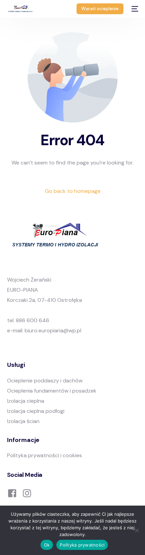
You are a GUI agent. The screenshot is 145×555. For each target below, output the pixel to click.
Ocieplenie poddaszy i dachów (45, 380)
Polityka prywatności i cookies (44, 455)
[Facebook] (12, 492)
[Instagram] (27, 492)
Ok (47, 545)
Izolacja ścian (23, 421)
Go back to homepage (72, 191)
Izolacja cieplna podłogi (35, 411)
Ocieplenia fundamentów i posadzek (51, 390)
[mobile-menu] (134, 9)
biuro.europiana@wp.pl (53, 330)
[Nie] (136, 530)
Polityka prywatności (82, 545)
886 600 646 (32, 320)
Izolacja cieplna (25, 400)
